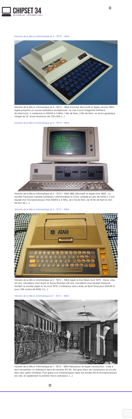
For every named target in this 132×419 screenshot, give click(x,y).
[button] (110, 8)
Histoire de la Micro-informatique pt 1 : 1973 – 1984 (41, 296)
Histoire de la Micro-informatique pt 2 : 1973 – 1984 (41, 209)
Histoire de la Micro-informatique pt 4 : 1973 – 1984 (41, 36)
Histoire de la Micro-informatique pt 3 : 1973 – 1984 (41, 123)
